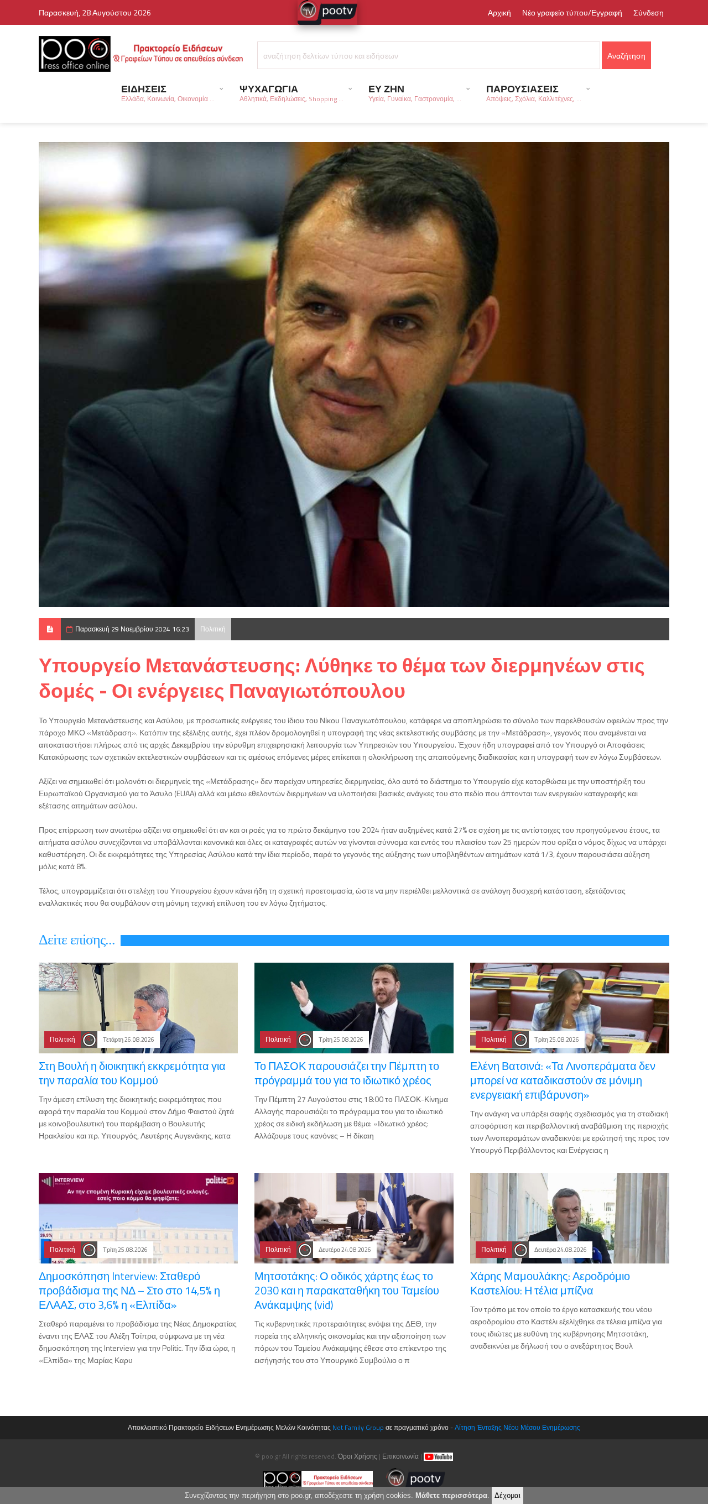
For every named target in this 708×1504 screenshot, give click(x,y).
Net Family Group (358, 1427)
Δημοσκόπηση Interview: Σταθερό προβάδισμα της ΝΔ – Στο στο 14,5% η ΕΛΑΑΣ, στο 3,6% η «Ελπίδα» (129, 1290)
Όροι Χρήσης (357, 1456)
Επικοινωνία (400, 1456)
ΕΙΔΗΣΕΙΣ (168, 92)
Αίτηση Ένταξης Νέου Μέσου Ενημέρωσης (517, 1427)
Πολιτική (213, 629)
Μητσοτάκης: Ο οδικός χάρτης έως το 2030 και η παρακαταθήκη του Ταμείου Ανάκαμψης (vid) (346, 1290)
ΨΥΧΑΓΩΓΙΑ (291, 92)
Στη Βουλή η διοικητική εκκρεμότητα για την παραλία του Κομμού (132, 1073)
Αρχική (499, 12)
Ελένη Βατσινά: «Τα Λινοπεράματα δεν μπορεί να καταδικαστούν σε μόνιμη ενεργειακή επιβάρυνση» (562, 1080)
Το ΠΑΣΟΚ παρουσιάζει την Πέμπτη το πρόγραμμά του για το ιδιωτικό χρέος (346, 1073)
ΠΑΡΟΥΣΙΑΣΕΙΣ (533, 92)
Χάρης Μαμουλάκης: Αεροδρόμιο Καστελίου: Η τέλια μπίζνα (550, 1283)
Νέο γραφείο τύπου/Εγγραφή (572, 12)
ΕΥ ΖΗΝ (414, 92)
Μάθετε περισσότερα (451, 1495)
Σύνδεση (648, 12)
